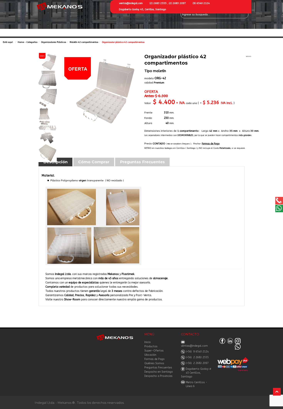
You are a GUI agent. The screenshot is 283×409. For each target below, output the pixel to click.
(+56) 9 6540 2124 (197, 351)
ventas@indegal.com (131, 3)
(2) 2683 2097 (177, 3)
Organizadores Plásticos (53, 42)
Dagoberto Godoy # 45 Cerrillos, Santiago (196, 372)
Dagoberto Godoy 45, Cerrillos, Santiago (142, 9)
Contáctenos (123, 33)
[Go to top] (277, 392)
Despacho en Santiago (158, 371)
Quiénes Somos (202, 33)
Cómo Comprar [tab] (93, 162)
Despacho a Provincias (158, 376)
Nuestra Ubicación (149, 33)
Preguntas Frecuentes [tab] (142, 162)
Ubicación (150, 355)
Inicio (147, 342)
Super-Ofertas (99, 33)
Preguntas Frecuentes (158, 367)
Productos (74, 33)
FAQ (219, 33)
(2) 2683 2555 (158, 3)
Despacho (233, 33)
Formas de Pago (177, 33)
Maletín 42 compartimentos (84, 42)
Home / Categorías (49, 33)
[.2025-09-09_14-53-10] (100, 91)
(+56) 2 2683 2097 (197, 363)
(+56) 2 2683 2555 (197, 357)
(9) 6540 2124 (201, 3)
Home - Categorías (28, 42)
